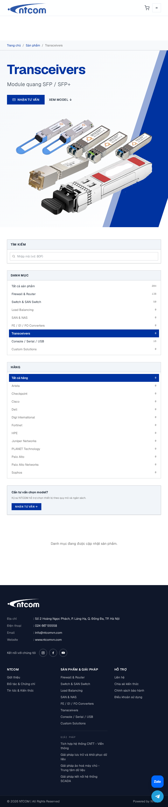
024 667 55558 (46, 626)
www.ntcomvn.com (48, 640)
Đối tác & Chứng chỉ (21, 684)
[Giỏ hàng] (147, 8)
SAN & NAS (69, 697)
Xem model (60, 100)
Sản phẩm (33, 45)
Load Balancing (71, 690)
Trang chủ (14, 45)
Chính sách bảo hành (129, 690)
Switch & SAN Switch (75, 684)
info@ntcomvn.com (48, 633)
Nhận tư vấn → (26, 506)
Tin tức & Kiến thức (20, 690)
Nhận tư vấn (28, 100)
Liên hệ (119, 677)
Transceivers (69, 710)
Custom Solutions (73, 723)
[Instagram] (43, 653)
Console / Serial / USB (77, 717)
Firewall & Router (73, 677)
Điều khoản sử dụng (128, 697)
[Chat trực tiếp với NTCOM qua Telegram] (157, 796)
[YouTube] (63, 653)
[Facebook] (53, 653)
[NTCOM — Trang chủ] (27, 8)
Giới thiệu (13, 677)
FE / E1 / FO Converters (77, 704)
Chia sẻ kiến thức (126, 684)
